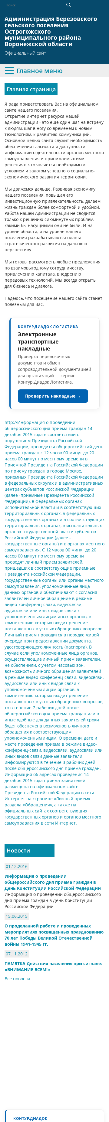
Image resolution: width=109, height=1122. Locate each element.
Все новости (17, 978)
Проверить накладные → (53, 396)
